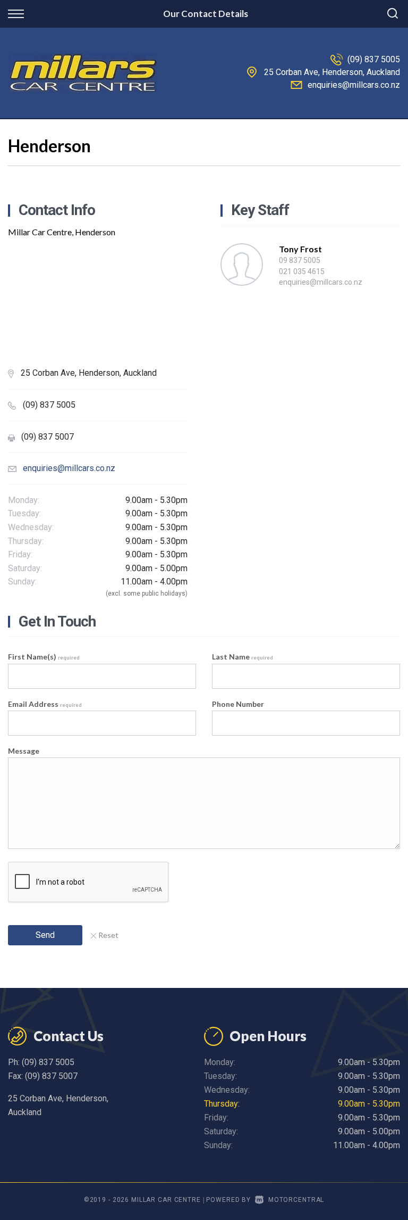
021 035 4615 (302, 271)
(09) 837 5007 (51, 1076)
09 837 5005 (299, 260)
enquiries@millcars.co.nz (354, 85)
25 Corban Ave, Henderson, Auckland (332, 72)
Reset (108, 934)
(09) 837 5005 (373, 59)
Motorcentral (296, 1199)
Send (45, 935)
